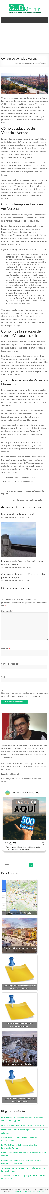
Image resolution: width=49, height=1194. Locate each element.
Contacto (17, 1191)
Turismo (8, 481)
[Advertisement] (24, 39)
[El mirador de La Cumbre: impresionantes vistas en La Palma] (18, 523)
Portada (24, 63)
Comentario (7, 611)
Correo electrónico (10, 663)
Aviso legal (27, 1191)
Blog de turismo (39, 1191)
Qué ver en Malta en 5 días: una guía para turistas (23, 1125)
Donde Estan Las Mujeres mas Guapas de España (22, 492)
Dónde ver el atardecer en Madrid (18, 514)
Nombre (5, 648)
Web (3, 676)
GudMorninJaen (11, 478)
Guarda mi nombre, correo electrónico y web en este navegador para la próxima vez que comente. (24, 694)
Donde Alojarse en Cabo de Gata (28, 500)
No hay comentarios (25, 481)
